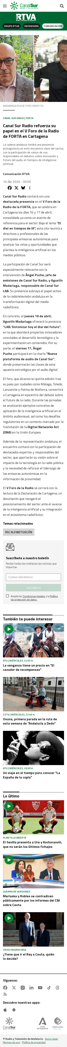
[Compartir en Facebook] (9, 188)
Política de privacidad (34, 1042)
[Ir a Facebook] (6, 987)
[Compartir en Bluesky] (23, 188)
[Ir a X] (15, 987)
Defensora (31, 26)
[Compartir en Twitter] (16, 188)
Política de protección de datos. (34, 597)
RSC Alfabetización (18, 532)
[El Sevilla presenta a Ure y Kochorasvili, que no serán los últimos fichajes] (33, 817)
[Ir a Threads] (58, 987)
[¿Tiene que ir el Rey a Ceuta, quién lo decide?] (33, 929)
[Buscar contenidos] (62, 6)
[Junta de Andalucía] (42, 1023)
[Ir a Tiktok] (50, 987)
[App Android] (15, 1010)
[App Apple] (6, 1010)
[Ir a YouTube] (41, 987)
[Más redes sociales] (30, 188)
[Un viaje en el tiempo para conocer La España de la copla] (33, 748)
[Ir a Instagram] (23, 987)
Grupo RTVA (11, 26)
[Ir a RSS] (6, 994)
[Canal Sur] (24, 6)
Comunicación (53, 26)
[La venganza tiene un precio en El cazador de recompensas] (33, 640)
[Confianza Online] (58, 1023)
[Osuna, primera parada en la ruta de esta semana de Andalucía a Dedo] (33, 694)
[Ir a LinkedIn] (32, 987)
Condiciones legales (34, 596)
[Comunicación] (26, 17)
